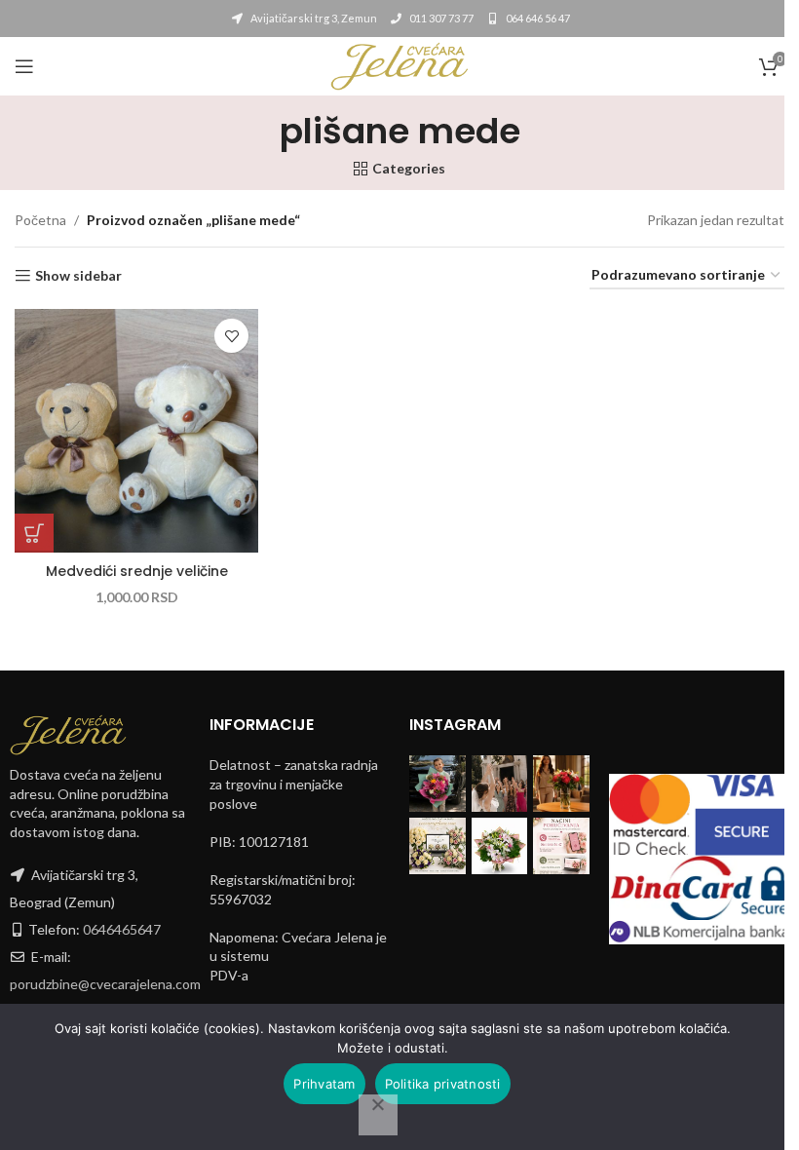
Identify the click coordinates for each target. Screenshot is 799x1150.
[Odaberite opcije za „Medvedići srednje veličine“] (34, 533)
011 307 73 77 (440, 18)
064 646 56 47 (537, 18)
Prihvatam (324, 1084)
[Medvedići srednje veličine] (136, 431)
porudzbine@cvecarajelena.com (105, 984)
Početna (40, 219)
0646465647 (122, 929)
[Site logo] (399, 65)
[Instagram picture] (437, 783)
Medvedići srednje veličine (137, 571)
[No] (378, 1114)
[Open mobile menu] (24, 66)
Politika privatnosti (443, 1084)
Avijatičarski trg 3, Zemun (312, 18)
